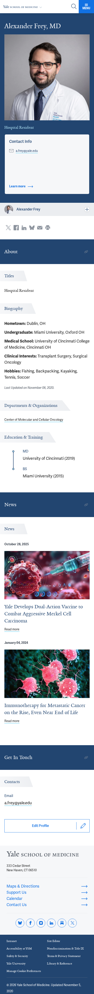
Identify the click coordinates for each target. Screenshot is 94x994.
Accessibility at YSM (19, 948)
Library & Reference (59, 963)
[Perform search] (74, 7)
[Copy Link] (86, 251)
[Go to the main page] (23, 7)
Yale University (16, 963)
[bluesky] (20, 923)
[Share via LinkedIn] (24, 227)
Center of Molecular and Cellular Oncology (33, 420)
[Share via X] (8, 227)
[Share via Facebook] (16, 227)
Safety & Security (17, 956)
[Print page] (47, 227)
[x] (72, 923)
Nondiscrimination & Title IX (65, 948)
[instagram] (41, 923)
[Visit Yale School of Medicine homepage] (43, 855)
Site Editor (53, 941)
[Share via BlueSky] (32, 227)
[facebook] (30, 923)
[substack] (61, 923)
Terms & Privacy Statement (63, 956)
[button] (20, 141)
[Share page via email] (39, 227)
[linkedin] (51, 923)
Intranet (12, 941)
